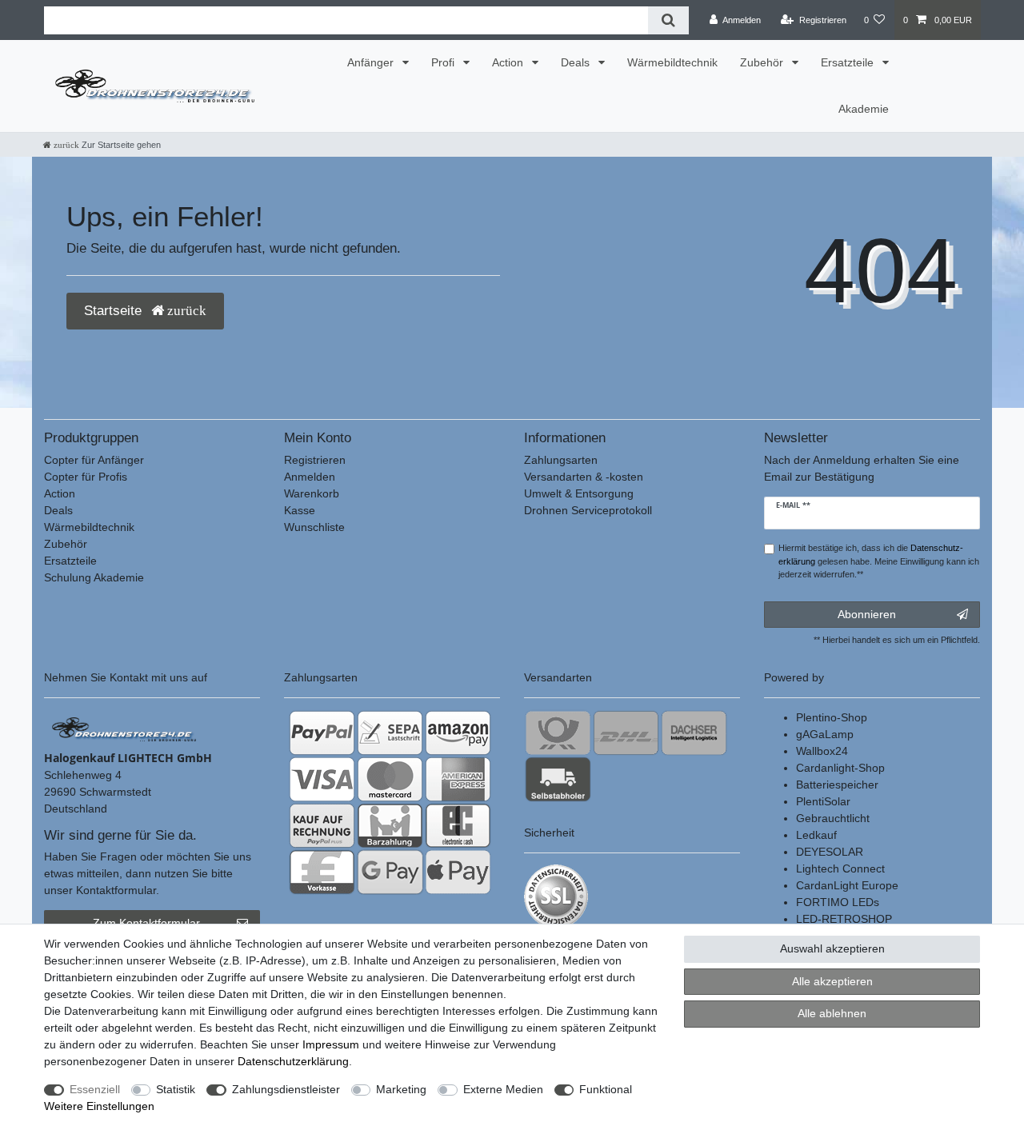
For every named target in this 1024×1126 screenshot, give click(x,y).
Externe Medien (503, 1089)
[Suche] (668, 20)
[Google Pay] (390, 871)
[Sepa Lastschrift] (390, 732)
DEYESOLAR (829, 851)
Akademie (863, 108)
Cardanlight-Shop (840, 767)
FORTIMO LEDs (837, 902)
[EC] (458, 825)
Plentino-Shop (831, 717)
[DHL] (626, 732)
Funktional (605, 1089)
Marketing (401, 1089)
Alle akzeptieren (832, 981)
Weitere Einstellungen (99, 1106)
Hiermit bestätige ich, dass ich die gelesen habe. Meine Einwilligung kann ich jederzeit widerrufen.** (878, 561)
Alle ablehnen (832, 1013)
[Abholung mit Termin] (558, 779)
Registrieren (315, 459)
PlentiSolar (823, 801)
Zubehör (763, 62)
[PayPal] (322, 732)
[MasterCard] (390, 779)
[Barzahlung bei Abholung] (390, 825)
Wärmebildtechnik (672, 62)
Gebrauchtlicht (833, 818)
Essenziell (95, 1089)
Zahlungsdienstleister (286, 1089)
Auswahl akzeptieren (832, 948)
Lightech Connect (840, 868)
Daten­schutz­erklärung (293, 1061)
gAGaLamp (825, 734)
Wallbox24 (822, 751)
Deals (577, 62)
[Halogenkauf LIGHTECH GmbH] (124, 728)
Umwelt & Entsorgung (579, 493)
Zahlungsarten (561, 459)
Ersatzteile (849, 62)
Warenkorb (311, 493)
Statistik (175, 1089)
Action (509, 62)
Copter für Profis (85, 476)
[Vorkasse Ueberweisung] (322, 871)
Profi (444, 62)
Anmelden (309, 476)
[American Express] (458, 779)
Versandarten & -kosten (583, 476)
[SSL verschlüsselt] (556, 896)
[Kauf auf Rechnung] (322, 825)
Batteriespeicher (837, 784)
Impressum (330, 1044)
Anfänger (372, 62)
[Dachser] (694, 732)
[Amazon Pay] (458, 732)
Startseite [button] (115, 310)
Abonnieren (867, 614)
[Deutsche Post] (558, 732)
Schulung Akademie (94, 577)
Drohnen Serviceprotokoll (588, 510)
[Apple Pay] (458, 871)
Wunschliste (314, 527)
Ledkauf (816, 835)
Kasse (299, 510)
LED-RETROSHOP (844, 918)
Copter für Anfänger (94, 459)
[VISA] (322, 779)
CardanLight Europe (847, 885)
